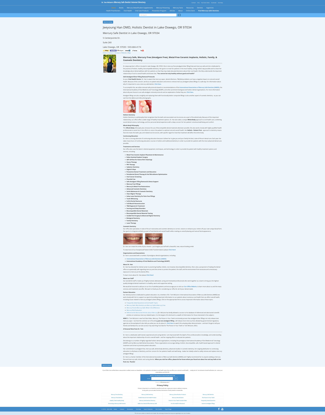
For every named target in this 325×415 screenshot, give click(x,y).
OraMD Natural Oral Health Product (147, 397)
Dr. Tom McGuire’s (123, 2)
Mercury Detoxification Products (178, 394)
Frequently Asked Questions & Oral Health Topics (142, 303)
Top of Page (168, 409)
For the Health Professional (178, 403)
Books (121, 8)
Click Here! (172, 250)
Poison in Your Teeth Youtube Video (178, 400)
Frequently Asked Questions (208, 400)
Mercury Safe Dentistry (147, 394)
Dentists (200, 8)
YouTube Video (205, 2)
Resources (190, 8)
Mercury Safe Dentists (208, 394)
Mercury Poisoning (163, 8)
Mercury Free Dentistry (117, 394)
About (180, 11)
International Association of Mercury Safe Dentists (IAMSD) (199, 87)
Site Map (220, 2)
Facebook (213, 2)
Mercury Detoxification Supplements (140, 8)
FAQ (198, 2)
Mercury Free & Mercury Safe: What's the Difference (143, 308)
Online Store (190, 11)
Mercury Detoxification (178, 397)
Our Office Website (190, 286)
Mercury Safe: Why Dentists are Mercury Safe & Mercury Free (146, 305)
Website (123, 53)
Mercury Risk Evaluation (134, 310)
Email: (148, 378)
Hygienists (210, 8)
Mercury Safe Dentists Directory (147, 400)
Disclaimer (130, 409)
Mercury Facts (178, 8)
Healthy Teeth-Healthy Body (117, 400)
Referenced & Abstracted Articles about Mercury (142, 313)
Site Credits (158, 409)
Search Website (148, 409)
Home (113, 8)
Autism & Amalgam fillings (208, 403)
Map (129, 53)
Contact (193, 2)
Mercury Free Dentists (116, 397)
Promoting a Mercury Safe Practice (117, 403)
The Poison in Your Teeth (208, 397)
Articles (172, 11)
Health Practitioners (113, 11)
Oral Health (128, 11)
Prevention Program (159, 11)
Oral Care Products (142, 11)
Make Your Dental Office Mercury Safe (147, 403)
